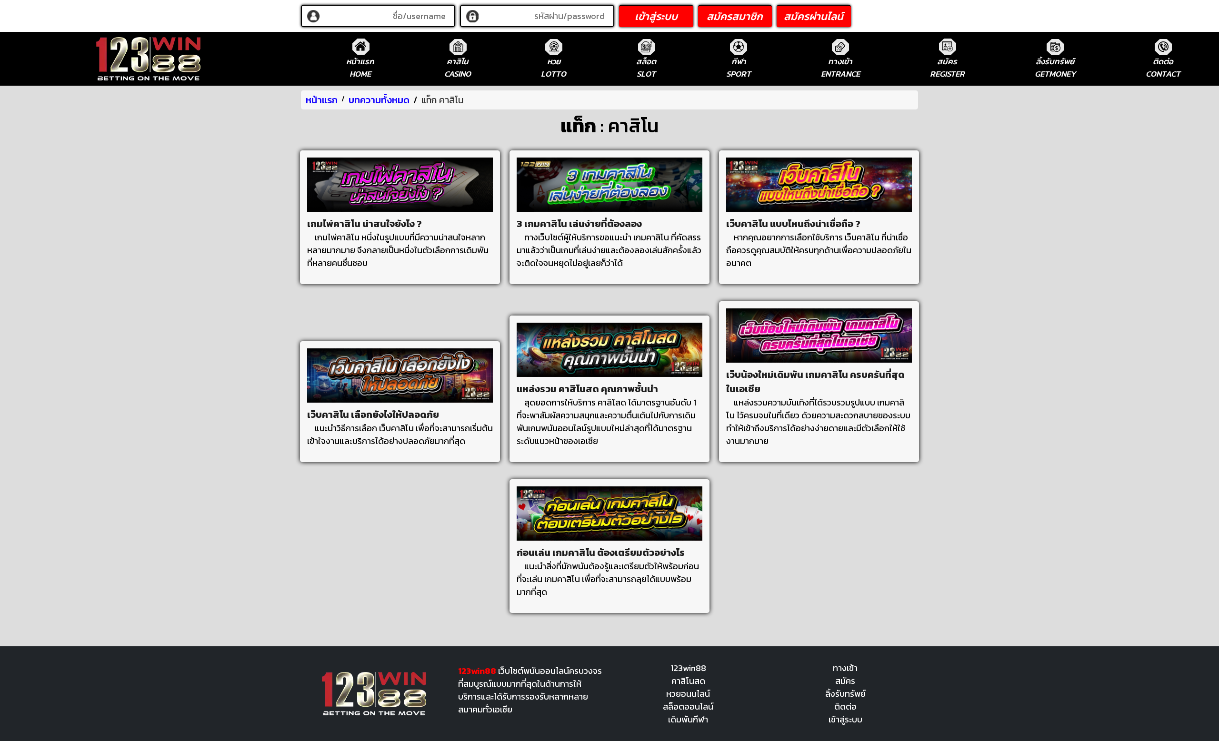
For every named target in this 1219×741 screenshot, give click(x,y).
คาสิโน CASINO (457, 67)
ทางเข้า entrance (840, 67)
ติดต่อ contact (1163, 67)
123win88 (688, 668)
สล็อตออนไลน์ (688, 706)
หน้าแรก (322, 100)
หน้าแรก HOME (360, 67)
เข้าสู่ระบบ (656, 16)
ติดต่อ (845, 706)
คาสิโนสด (688, 680)
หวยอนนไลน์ (688, 693)
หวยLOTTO (553, 67)
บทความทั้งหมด (379, 100)
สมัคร (845, 680)
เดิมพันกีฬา (688, 719)
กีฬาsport (738, 67)
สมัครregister (947, 67)
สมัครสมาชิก (735, 16)
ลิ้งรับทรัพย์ (845, 693)
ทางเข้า (845, 668)
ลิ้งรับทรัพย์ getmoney (1055, 67)
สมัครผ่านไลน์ (813, 16)
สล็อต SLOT (646, 67)
